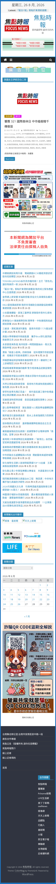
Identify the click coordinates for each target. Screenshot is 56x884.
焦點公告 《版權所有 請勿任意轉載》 (20, 743)
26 (19, 604)
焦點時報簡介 (9, 748)
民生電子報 (43, 839)
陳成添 (38, 148)
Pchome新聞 (44, 793)
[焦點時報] (5, 60)
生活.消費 (9, 116)
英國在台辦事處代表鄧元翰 (28, 144)
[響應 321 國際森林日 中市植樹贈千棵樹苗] (28, 85)
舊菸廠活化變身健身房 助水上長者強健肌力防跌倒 (27, 415)
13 (26, 594)
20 (26, 599)
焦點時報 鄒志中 (29, 130)
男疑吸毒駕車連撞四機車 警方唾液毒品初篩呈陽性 (27, 368)
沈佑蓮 (28, 141)
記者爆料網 (43, 853)
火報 (40, 834)
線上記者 (6, 753)
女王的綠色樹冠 (30, 137)
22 (41, 599)
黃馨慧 (43, 148)
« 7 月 (27, 616)
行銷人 (41, 825)
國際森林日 (20, 137)
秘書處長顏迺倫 (12, 144)
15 (41, 594)
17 (4, 599)
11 (11, 594)
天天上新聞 (43, 815)
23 (48, 599)
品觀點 (41, 820)
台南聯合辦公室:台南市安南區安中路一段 (22, 734)
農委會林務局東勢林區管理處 (19, 148)
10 (4, 594)
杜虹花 (9, 141)
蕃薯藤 (41, 788)
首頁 (4, 767)
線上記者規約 (9, 757)
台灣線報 (42, 848)
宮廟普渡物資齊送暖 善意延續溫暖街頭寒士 (24, 399)
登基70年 (35, 141)
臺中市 (17, 116)
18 (11, 599)
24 (4, 604)
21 (33, 599)
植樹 (23, 141)
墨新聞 (41, 829)
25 (11, 604)
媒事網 (41, 811)
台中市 (18, 134)
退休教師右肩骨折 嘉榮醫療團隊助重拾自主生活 (26, 423)
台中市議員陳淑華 (28, 134)
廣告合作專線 (9, 738)
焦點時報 (43, 21)
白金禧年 (42, 141)
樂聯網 (41, 844)
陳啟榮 (32, 148)
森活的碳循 (17, 141)
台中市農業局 (40, 134)
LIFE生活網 (43, 798)
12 (19, 594)
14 (33, 594)
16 (48, 594)
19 (19, 599)
